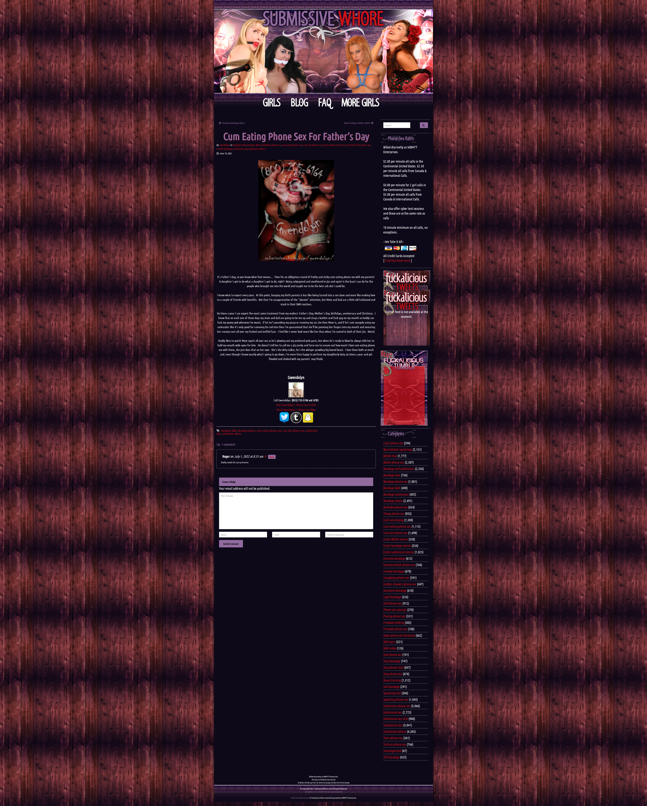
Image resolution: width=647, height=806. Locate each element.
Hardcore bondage (394, 590)
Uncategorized (392, 751)
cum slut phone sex (293, 430)
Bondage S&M (239, 144)
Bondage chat (391, 475)
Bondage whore (254, 144)
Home (307, 791)
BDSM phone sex (393, 462)
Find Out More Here (397, 260)
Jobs (340, 791)
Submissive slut (240, 148)
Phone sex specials (395, 610)
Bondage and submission (398, 469)
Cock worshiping (393, 520)
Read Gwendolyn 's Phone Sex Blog (296, 409)
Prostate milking (393, 622)
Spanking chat (392, 693)
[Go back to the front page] (323, 51)
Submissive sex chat (395, 719)
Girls (272, 103)
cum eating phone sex (269, 430)
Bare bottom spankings (397, 449)
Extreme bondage (394, 558)
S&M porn (389, 642)
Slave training (392, 680)
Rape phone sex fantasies (399, 635)
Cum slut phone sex (312, 144)
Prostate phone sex (395, 629)
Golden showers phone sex (399, 584)
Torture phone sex (394, 744)
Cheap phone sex (393, 513)
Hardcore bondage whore (233, 122)
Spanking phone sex (395, 699)
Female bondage (224, 148)
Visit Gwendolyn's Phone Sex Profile (296, 405)
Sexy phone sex (392, 674)
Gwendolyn (224, 144)
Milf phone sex (392, 603)
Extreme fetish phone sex (358, 144)
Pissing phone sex (394, 616)
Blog (299, 103)
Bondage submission (396, 494)
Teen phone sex (393, 738)
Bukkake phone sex (272, 144)
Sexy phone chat (393, 667)
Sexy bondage (391, 661)
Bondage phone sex (395, 481)
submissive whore (232, 433)
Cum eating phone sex (292, 144)
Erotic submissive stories (333, 144)
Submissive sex (392, 712)
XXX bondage (391, 757)
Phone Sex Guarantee (330, 791)
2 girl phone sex (393, 443)
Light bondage (392, 597)
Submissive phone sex (396, 706)
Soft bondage (391, 687)
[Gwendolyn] (296, 389)
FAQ (324, 103)
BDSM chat (390, 456)
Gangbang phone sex (396, 578)
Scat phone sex (392, 654)
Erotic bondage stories (397, 546)
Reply (272, 456)
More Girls (360, 103)
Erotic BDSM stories (395, 539)
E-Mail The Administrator (299, 797)
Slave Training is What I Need (357, 122)
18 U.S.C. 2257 (315, 791)
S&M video (389, 648)
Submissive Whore (257, 148)
